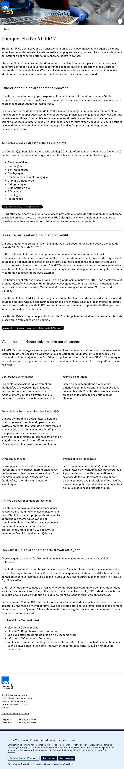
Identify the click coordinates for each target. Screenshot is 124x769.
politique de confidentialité (30, 763)
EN (99, 5)
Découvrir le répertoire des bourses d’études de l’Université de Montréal (31, 328)
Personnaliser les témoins (23, 758)
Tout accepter (66, 758)
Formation (8, 29)
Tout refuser (48, 758)
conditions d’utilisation (62, 763)
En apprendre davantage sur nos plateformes (21, 207)
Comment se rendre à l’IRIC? (15, 713)
